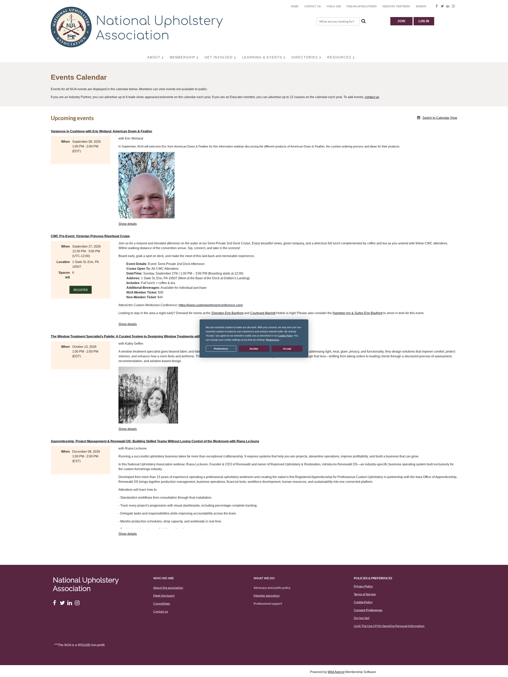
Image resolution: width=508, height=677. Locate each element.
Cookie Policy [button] (285, 335)
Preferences (221, 348)
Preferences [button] (272, 339)
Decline (254, 348)
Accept (287, 348)
